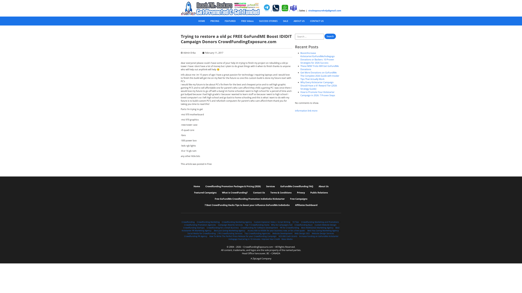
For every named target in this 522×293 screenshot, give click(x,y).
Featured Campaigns (205, 192)
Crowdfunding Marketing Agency (237, 222)
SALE (285, 21)
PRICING (214, 21)
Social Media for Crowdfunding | (202, 233)
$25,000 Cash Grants (288, 236)
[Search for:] (309, 36)
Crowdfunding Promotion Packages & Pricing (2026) (233, 186)
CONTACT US (317, 21)
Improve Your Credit (271, 239)
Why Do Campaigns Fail (281, 225)
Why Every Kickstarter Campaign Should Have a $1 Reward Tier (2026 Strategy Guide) (318, 85)
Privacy (301, 192)
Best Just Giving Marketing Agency (229, 230)
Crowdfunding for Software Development (259, 227)
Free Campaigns (298, 198)
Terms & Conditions (281, 192)
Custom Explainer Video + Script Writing (272, 222)
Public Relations (319, 192)
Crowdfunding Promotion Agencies (200, 225)
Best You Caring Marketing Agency (323, 230)
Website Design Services (323, 233)
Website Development (282, 233)
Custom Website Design (325, 225)
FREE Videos (247, 21)
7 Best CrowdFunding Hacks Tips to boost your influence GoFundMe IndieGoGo (247, 205)
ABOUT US (299, 21)
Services (270, 186)
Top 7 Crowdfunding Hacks (257, 225)
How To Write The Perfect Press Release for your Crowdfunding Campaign (242, 236)
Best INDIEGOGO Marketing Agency (317, 227)
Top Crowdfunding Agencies (257, 233)
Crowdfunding (188, 222)
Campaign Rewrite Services (230, 225)
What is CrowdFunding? (235, 192)
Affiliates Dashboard (306, 205)
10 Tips (295, 222)
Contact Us (259, 192)
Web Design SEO (302, 233)
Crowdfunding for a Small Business (223, 227)
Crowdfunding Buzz (304, 225)
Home (197, 186)
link (309, 110)
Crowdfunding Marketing (208, 222)
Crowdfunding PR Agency (195, 236)
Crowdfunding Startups (194, 227)
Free (209, 164)
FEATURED (230, 21)
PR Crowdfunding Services (230, 233)
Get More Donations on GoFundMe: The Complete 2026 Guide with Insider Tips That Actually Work (319, 76)
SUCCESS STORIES (268, 21)
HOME (201, 21)
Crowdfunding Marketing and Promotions (320, 222)
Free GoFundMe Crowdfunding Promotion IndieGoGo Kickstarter (250, 198)
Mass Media (287, 239)
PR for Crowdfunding (289, 227)
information (301, 110)
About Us (324, 186)
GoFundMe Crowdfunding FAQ (296, 186)
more (314, 110)
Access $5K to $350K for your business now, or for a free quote (276, 230)
